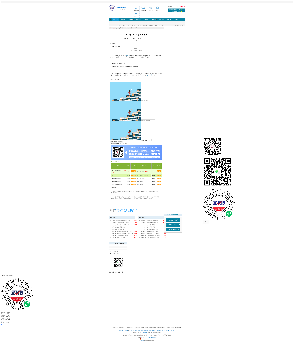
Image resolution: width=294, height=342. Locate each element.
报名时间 (123, 19)
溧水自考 (128, 55)
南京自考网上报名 (145, 330)
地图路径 (173, 330)
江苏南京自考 (131, 330)
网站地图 (168, 330)
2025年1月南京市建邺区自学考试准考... (150, 229)
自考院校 (138, 19)
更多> (122, 272)
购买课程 (133, 175)
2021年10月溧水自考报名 (118, 237)
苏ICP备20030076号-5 (151, 337)
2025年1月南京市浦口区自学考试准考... (150, 225)
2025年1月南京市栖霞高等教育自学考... (150, 223)
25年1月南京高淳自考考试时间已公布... (150, 235)
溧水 (123, 28)
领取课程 (133, 171)
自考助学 (177, 19)
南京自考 (121, 330)
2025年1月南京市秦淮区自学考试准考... (150, 231)
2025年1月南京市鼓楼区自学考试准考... (150, 227)
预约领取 (159, 171)
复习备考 (169, 19)
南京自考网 (118, 28)
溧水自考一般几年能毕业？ (118, 229)
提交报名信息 (114, 141)
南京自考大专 (152, 330)
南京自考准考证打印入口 (173, 225)
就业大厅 (161, 19)
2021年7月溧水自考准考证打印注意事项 (126, 209)
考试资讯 (154, 19)
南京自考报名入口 (173, 220)
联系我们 (163, 330)
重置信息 (120, 141)
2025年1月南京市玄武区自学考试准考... (150, 233)
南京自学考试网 (150, 75)
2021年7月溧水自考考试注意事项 (124, 211)
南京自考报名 (138, 330)
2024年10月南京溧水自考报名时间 (120, 225)
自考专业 (146, 19)
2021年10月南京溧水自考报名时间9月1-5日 (122, 233)
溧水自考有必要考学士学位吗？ (119, 227)
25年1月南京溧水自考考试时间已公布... (121, 220)
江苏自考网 (144, 332)
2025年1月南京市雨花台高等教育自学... (150, 220)
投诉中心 (142, 340)
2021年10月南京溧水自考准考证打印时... (122, 231)
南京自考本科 (158, 330)
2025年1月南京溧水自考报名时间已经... (121, 223)
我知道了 (136, 48)
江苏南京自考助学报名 (173, 229)
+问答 (140, 50)
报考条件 (131, 19)
